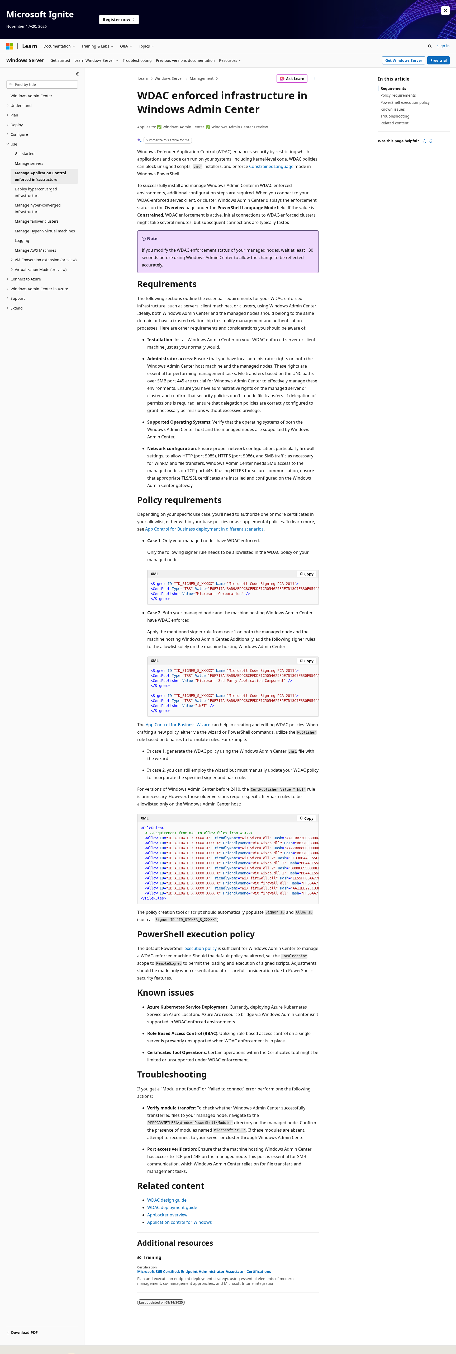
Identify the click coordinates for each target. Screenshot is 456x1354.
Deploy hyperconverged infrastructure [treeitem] (36, 192)
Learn (143, 78)
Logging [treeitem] (22, 240)
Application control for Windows (179, 1222)
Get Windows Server (403, 60)
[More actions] (314, 78)
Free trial (438, 60)
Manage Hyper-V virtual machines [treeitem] (45, 230)
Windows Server (169, 78)
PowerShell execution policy (405, 102)
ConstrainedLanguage (271, 166)
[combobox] (42, 84)
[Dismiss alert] (445, 10)
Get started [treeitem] (25, 153)
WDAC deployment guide (172, 1207)
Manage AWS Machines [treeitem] (35, 250)
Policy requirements (398, 95)
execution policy (200, 948)
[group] (233, 591)
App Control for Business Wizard (178, 725)
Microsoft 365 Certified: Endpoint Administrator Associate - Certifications (204, 1271)
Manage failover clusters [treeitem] (37, 221)
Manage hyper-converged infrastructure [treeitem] (38, 208)
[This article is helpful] (424, 141)
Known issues (393, 109)
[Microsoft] (9, 46)
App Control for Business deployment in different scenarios (204, 529)
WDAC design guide (167, 1200)
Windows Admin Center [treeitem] (31, 95)
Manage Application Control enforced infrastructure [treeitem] (40, 176)
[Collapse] (77, 74)
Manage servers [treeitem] (29, 163)
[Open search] (430, 46)
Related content (394, 122)
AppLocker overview (167, 1215)
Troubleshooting (395, 116)
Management (201, 78)
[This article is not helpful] (431, 141)
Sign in (443, 45)
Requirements (393, 88)
